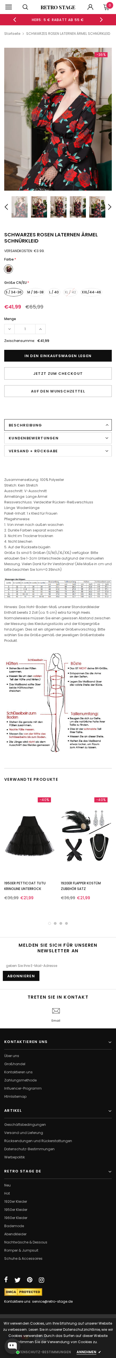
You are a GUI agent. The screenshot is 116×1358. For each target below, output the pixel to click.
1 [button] (49, 923)
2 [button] (55, 923)
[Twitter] (17, 1280)
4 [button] (66, 923)
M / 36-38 (35, 292)
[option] (58, 19)
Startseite (12, 33)
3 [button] (60, 923)
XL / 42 (70, 292)
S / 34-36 (14, 292)
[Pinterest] (29, 1280)
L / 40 (54, 292)
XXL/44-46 (91, 292)
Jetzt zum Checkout (58, 373)
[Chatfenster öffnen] (12, 1346)
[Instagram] (41, 1280)
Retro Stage (58, 7)
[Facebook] (6, 1280)
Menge (10, 318)
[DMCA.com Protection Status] (23, 1291)
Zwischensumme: (19, 340)
